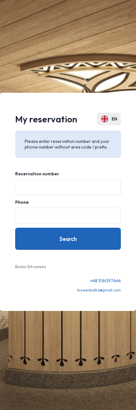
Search (68, 239)
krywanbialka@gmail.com (99, 290)
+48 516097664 (105, 281)
